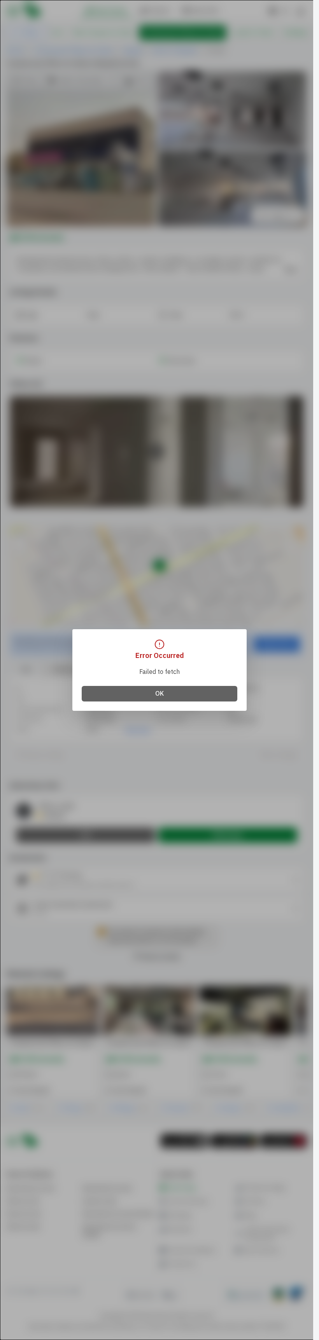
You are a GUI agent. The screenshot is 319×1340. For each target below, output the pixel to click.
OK (159, 693)
